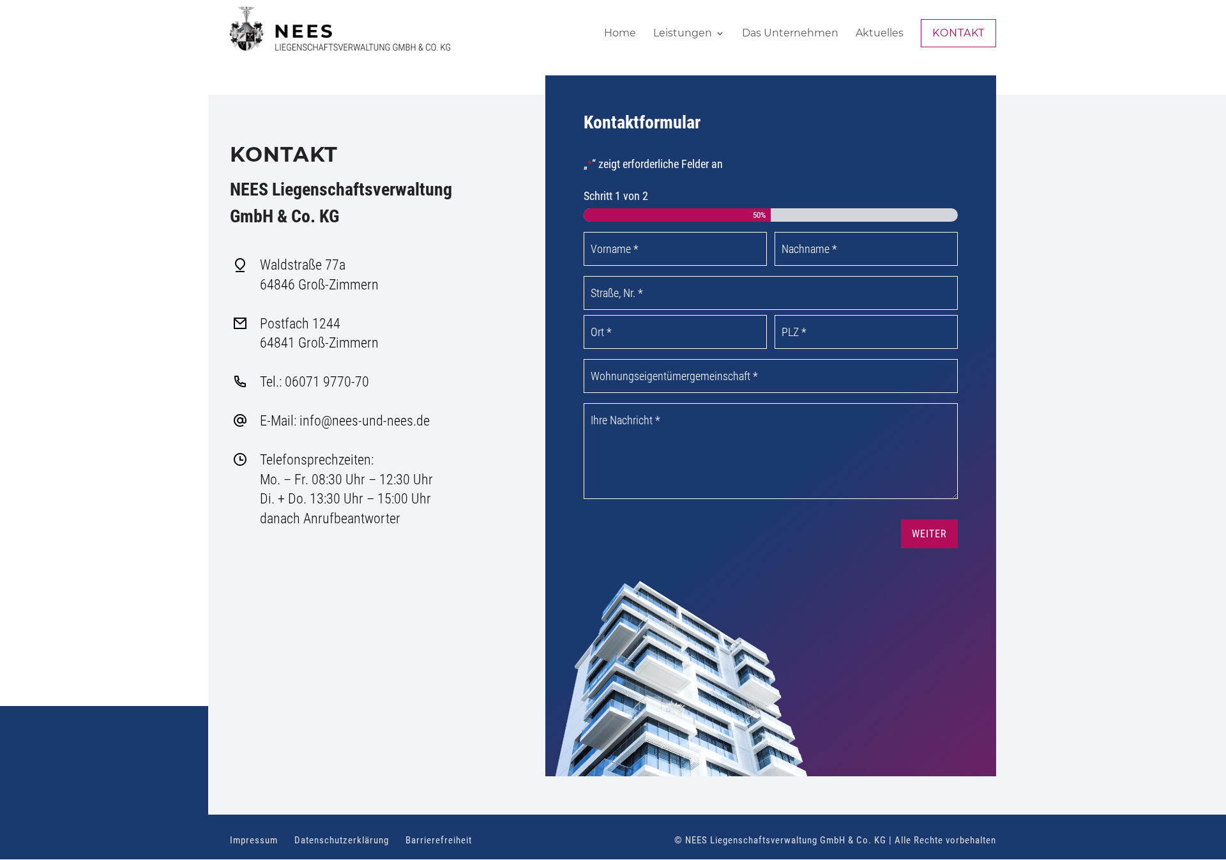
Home (620, 34)
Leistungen (682, 34)
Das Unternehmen (790, 34)
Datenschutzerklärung (341, 840)
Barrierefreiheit (438, 840)
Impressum (254, 840)
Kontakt (958, 33)
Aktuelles (880, 34)
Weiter (929, 534)
